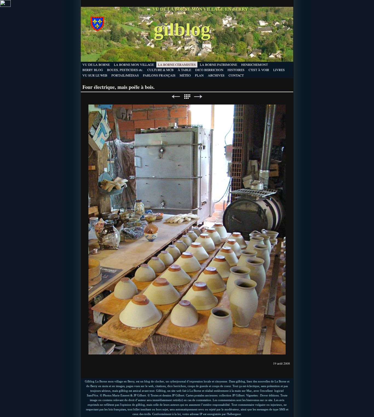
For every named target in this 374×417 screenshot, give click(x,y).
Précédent (175, 97)
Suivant (198, 97)
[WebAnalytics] (5, 5)
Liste (187, 97)
